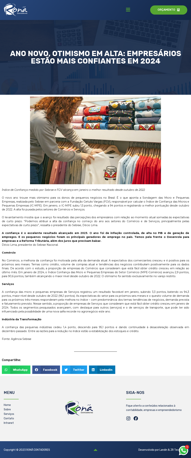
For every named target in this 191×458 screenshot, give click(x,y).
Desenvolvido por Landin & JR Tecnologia (162, 449)
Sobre (7, 409)
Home (7, 405)
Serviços (9, 414)
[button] (128, 10)
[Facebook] (136, 418)
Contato (9, 418)
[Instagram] (128, 418)
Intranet (9, 423)
